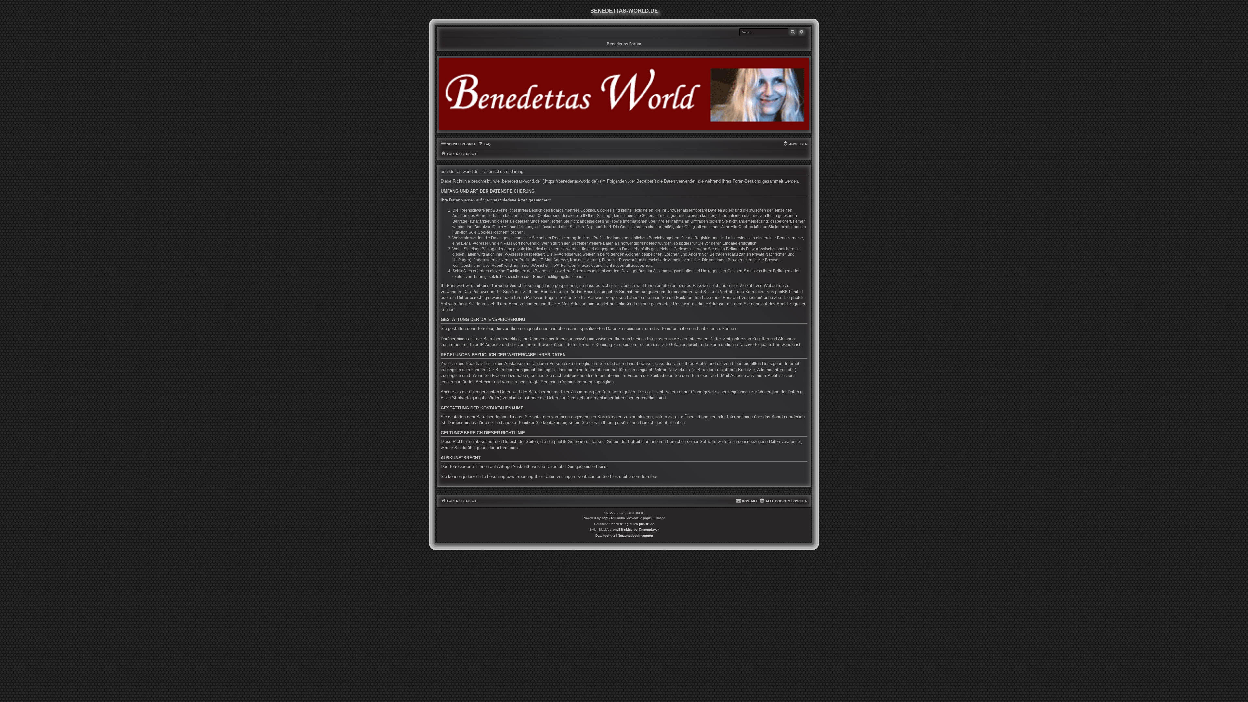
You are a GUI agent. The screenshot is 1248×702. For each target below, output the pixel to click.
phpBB (607, 518)
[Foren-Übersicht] (624, 94)
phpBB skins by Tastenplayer (636, 529)
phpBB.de (646, 524)
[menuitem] (484, 144)
